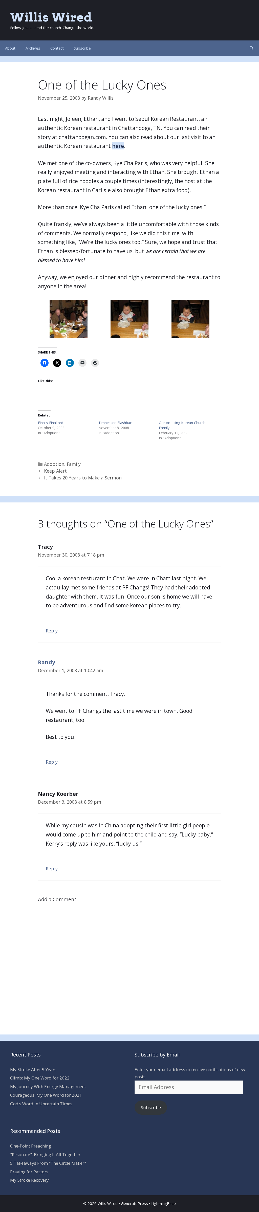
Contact (57, 48)
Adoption (54, 464)
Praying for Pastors (29, 1172)
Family (74, 464)
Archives (33, 48)
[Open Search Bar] (251, 48)
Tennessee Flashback (116, 422)
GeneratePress (134, 1203)
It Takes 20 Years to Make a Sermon (83, 478)
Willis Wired (51, 17)
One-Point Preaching (30, 1146)
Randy (46, 662)
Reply (52, 631)
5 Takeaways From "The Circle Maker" (48, 1163)
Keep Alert (55, 471)
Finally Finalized (50, 422)
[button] (68, 319)
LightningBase (163, 1203)
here (118, 145)
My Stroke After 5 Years (33, 1069)
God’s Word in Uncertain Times (41, 1104)
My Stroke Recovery (29, 1180)
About (10, 48)
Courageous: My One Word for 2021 (46, 1095)
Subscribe (82, 48)
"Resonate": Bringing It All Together (45, 1154)
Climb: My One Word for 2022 (40, 1078)
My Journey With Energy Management (48, 1086)
